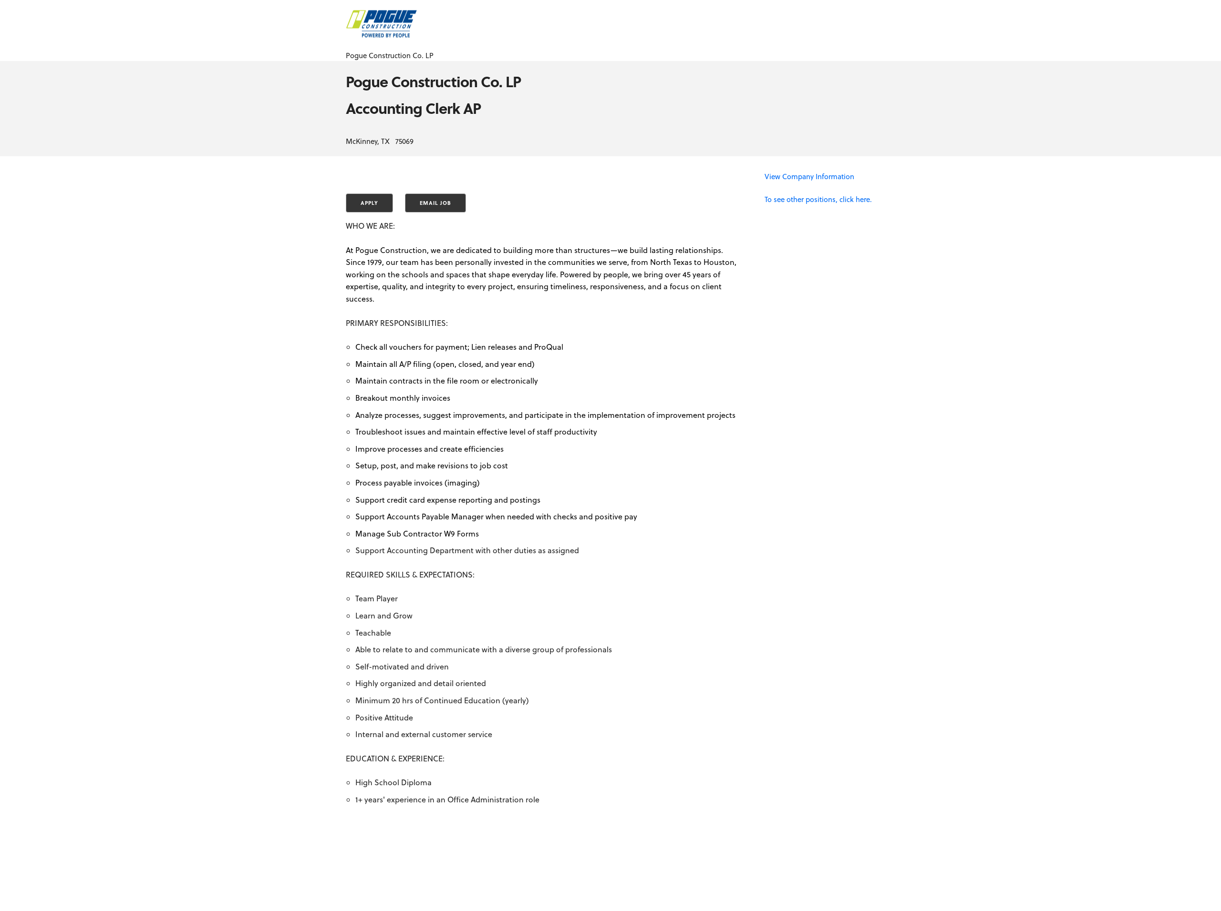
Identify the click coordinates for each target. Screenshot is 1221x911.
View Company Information (809, 176)
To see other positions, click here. (818, 199)
